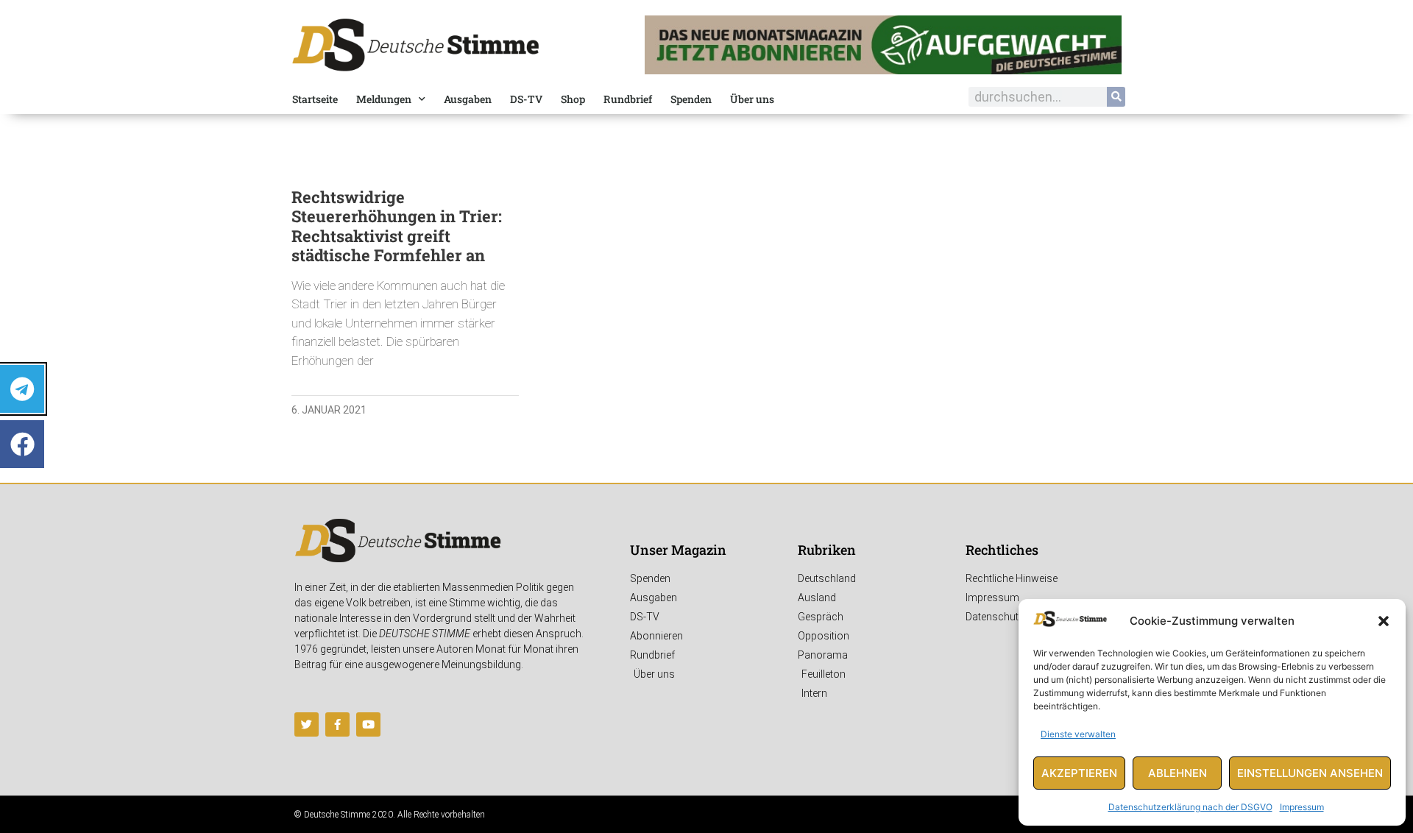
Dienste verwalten (1078, 734)
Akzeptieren (1079, 773)
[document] (706, 416)
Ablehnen (1177, 773)
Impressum (1302, 806)
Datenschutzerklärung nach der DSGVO (1190, 806)
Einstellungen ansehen (1310, 773)
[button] (1383, 621)
